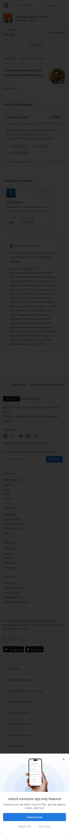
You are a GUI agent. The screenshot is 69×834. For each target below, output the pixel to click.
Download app (34, 817)
